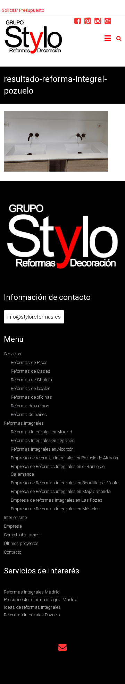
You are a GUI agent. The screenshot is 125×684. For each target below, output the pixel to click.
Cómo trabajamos (22, 534)
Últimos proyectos (21, 543)
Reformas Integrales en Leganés (42, 440)
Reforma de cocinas (30, 405)
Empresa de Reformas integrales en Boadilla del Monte (64, 482)
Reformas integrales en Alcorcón (42, 449)
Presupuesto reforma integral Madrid (40, 599)
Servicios (12, 353)
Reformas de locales (30, 388)
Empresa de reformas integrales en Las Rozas (56, 500)
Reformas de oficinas (31, 397)
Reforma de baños (29, 414)
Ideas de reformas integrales (32, 607)
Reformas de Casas (30, 371)
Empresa (13, 526)
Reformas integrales (24, 423)
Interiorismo (15, 517)
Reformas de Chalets (31, 379)
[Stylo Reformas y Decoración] (33, 23)
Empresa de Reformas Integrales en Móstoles (55, 508)
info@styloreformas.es (34, 317)
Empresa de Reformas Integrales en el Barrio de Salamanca (58, 470)
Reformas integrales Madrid (32, 592)
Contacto (12, 552)
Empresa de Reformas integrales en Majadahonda (61, 491)
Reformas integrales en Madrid (41, 431)
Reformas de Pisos (29, 362)
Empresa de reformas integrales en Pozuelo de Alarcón (64, 457)
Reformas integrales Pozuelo (32, 614)
